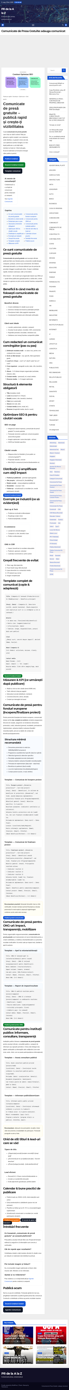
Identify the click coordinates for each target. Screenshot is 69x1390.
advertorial (61, 442)
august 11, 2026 (11, 1360)
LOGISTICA (53, 348)
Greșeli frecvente (13, 238)
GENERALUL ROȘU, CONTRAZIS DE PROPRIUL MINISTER (56, 101)
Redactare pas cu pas (15, 221)
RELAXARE (53, 382)
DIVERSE (52, 263)
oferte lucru (53, 533)
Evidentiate (53, 519)
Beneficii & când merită (15, 219)
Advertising (53, 442)
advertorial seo (54, 449)
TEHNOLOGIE (54, 410)
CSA (59, 509)
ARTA (51, 184)
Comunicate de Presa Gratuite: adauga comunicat (55, 1386)
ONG (51, 363)
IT (49, 334)
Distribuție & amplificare (16, 233)
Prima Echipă (53, 540)
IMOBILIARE (53, 310)
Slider (57, 559)
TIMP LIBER (53, 415)
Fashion (60, 519)
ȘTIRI (51, 574)
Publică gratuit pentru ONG (14, 1025)
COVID (51, 244)
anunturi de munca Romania (55, 467)
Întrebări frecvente (31, 238)
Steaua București (55, 562)
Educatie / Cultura (55, 516)
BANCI (51, 199)
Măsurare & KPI (13, 243)
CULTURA (52, 248)
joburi (51, 526)
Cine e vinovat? (54, 152)
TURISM (52, 425)
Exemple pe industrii (14, 236)
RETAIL (51, 387)
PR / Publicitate (54, 536)
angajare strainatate (56, 460)
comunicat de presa (56, 482)
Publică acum (30, 241)
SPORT (51, 401)
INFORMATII (53, 320)
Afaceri (63, 449)
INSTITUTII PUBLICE (56, 325)
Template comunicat (12, 171)
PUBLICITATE (54, 367)
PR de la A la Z (11, 1373)
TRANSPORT (53, 420)
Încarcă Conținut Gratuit (14, 165)
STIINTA (52, 406)
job (59, 523)
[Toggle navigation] (33, 25)
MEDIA (51, 353)
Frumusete (53, 523)
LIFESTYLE (53, 344)
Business (57, 471)
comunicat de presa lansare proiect (56, 496)
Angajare (52, 456)
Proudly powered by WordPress (9, 1385)
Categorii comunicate (56, 478)
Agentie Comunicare (13, 1310)
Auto (51, 471)
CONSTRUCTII (54, 234)
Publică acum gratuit (12, 1220)
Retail (51, 555)
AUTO (51, 194)
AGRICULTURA (54, 175)
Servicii (52, 559)
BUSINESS (53, 203)
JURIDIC (52, 339)
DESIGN (52, 258)
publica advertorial (55, 547)
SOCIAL (52, 396)
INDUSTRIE (53, 315)
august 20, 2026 (11, 1341)
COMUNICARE (54, 218)
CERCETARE (53, 213)
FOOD (51, 296)
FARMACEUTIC (54, 282)
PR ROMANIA (21, 1341)
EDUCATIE (53, 267)
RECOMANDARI (54, 372)
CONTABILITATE (55, 239)
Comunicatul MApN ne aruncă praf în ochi (16, 1337)
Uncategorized (54, 429)
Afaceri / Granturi (55, 453)
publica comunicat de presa (56, 551)
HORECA (52, 301)
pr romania (53, 543)
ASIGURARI (53, 189)
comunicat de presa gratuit (56, 491)
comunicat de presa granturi (56, 486)
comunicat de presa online (56, 501)
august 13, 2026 (44, 1341)
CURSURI (52, 253)
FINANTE (52, 291)
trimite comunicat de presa (56, 570)
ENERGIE (52, 272)
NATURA (52, 358)
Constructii (53, 509)
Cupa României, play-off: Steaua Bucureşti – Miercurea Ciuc (57, 92)
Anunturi (52, 463)
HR (50, 305)
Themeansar (4, 1387)
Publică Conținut (11, 159)
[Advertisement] (34, 48)
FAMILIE (52, 277)
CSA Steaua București (56, 513)
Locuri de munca (55, 530)
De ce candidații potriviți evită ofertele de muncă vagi (57, 138)
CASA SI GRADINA (55, 208)
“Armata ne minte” (55, 125)
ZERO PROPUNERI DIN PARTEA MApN (50, 1356)
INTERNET (53, 329)
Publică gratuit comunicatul (14, 918)
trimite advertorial (55, 565)
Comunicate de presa (56, 506)
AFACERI (52, 170)
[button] (63, 25)
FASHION (52, 286)
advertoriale (53, 446)
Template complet (14, 241)
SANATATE (53, 391)
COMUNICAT (53, 222)
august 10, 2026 (44, 1360)
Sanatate (57, 555)
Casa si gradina (54, 475)
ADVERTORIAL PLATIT (57, 165)
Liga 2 (57, 526)
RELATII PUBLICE (55, 377)
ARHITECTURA (54, 180)
